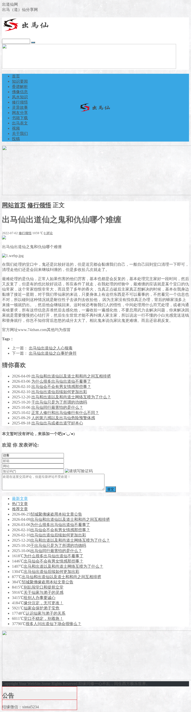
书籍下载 (20, 118)
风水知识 (20, 97)
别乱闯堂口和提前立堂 (43, 587)
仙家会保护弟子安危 (41, 608)
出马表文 (20, 123)
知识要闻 (20, 81)
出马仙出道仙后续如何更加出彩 (59, 392)
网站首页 (14, 205)
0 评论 (48, 233)
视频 (16, 128)
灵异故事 (20, 107)
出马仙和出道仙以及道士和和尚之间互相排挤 (71, 376)
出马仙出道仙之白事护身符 (53, 353)
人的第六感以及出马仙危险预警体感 (63, 418)
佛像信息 (20, 92)
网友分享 (20, 113)
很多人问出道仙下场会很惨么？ (53, 624)
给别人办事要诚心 (39, 598)
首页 (16, 76)
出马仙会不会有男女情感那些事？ (61, 386)
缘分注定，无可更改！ (43, 603)
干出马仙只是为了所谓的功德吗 (59, 402)
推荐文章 (20, 509)
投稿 (16, 139)
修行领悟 (20, 102)
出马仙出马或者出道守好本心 (57, 423)
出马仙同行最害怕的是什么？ (57, 407)
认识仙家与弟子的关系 (45, 613)
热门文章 (20, 504)
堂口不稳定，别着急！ (43, 618)
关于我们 (20, 133)
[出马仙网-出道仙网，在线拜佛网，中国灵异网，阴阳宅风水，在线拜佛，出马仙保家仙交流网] (27, 30)
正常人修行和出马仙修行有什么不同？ (65, 413)
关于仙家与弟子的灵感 (43, 592)
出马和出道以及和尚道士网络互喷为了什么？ (71, 397)
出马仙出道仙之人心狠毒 (51, 348)
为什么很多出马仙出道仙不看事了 (61, 381)
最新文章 (20, 498)
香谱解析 (20, 86)
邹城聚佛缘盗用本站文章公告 (56, 514)
